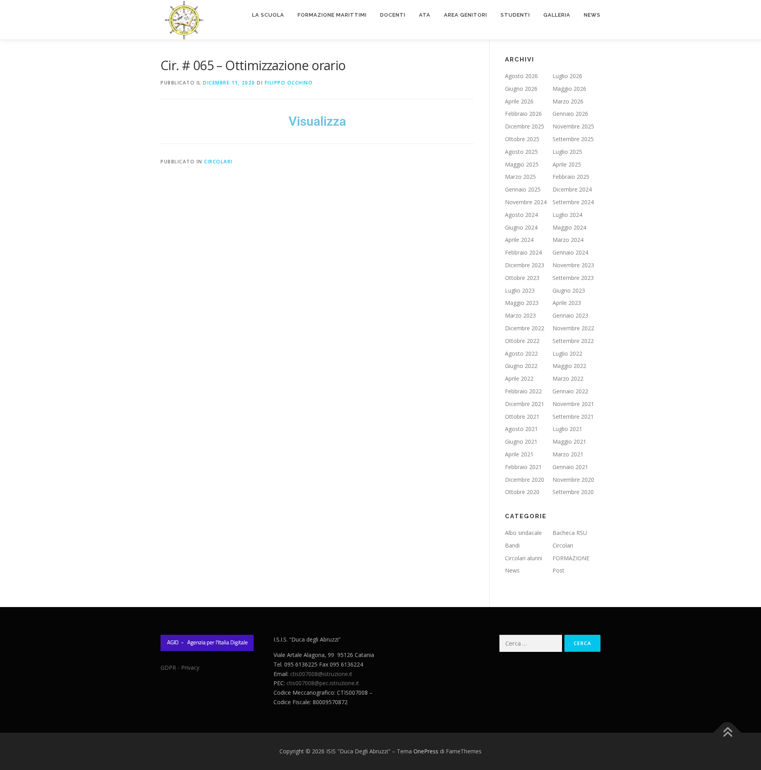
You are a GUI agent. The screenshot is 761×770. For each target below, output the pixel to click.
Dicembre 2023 (524, 265)
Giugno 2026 (521, 88)
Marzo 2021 (568, 454)
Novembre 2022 (573, 328)
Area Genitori (465, 15)
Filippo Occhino (289, 82)
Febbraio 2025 (571, 176)
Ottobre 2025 (522, 139)
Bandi (512, 545)
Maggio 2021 (569, 441)
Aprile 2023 (567, 302)
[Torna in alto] (727, 733)
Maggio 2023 (522, 302)
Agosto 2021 (521, 429)
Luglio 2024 (567, 214)
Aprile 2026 (519, 101)
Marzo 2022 (568, 378)
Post (558, 570)
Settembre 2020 (573, 492)
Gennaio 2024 (570, 252)
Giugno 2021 (521, 441)
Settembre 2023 (573, 278)
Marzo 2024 (568, 239)
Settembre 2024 (573, 202)
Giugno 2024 (521, 227)
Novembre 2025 (573, 126)
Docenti (392, 15)
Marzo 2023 (520, 315)
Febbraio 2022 (523, 391)
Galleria (556, 15)
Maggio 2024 (569, 227)
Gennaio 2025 (523, 189)
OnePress (425, 751)
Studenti (515, 15)
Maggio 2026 (569, 88)
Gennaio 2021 (570, 467)
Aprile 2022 (519, 378)
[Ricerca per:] (530, 643)
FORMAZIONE (571, 558)
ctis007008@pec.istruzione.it (323, 683)
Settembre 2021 (573, 416)
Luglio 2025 (567, 151)
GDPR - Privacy (180, 667)
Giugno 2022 (521, 366)
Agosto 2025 (521, 151)
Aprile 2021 (519, 454)
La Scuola (268, 15)
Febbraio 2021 (523, 467)
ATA (424, 15)
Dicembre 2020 (524, 479)
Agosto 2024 (521, 214)
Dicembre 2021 (524, 404)
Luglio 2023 (520, 290)
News (592, 15)
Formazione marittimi (332, 15)
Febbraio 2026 (523, 113)
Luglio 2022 (567, 353)
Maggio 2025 (522, 164)
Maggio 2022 (569, 366)
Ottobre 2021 (522, 416)
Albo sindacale (523, 532)
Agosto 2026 (521, 76)
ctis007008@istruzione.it (321, 674)
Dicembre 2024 (572, 189)
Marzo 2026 (568, 101)
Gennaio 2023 (570, 315)
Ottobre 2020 (522, 492)
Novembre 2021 (573, 404)
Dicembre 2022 (524, 328)
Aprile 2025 (567, 164)
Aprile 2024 (519, 239)
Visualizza (317, 121)
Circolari (218, 161)
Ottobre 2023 (522, 278)
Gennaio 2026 (570, 113)
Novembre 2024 (526, 202)
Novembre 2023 (573, 265)
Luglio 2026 (567, 76)
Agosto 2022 (521, 353)
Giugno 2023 (569, 290)
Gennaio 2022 (570, 391)
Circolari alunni (523, 558)
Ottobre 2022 (522, 341)
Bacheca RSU (570, 532)
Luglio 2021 (567, 429)
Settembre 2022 (573, 341)
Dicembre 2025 (524, 126)
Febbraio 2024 (523, 252)
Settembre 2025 (573, 139)
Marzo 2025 (520, 176)
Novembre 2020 (573, 479)
